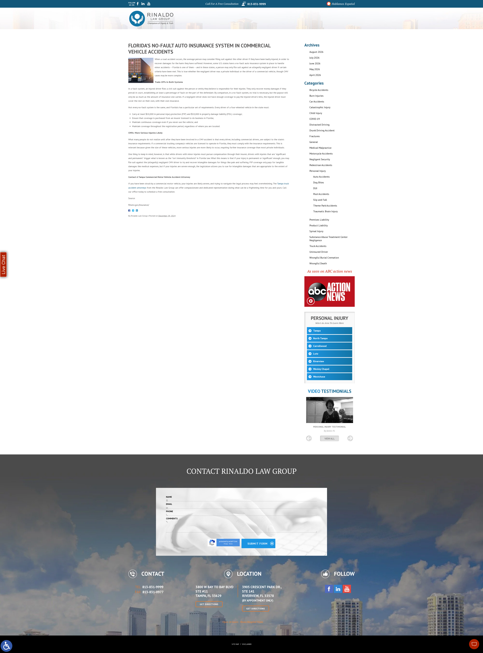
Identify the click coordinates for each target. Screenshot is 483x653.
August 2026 (316, 52)
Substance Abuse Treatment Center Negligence (328, 238)
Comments (172, 518)
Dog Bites (318, 182)
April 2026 (315, 75)
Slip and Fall (320, 199)
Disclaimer (246, 644)
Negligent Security (319, 159)
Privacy (226, 544)
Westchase (319, 376)
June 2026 (314, 63)
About (255, 18)
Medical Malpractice (320, 147)
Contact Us (346, 18)
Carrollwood (320, 346)
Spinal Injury (316, 231)
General (313, 142)
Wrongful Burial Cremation (324, 257)
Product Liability (318, 225)
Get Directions (209, 604)
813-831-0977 (153, 592)
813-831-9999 (256, 3)
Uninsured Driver (318, 251)
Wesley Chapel (321, 369)
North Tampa (320, 338)
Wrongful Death (318, 263)
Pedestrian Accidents (320, 165)
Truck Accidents (317, 246)
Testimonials (308, 18)
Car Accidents (316, 101)
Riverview (318, 361)
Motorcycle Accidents (321, 153)
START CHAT (462, 627)
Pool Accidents (321, 194)
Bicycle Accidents (318, 90)
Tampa (317, 330)
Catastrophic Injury (319, 107)
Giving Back (269, 18)
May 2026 (314, 69)
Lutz (315, 353)
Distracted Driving (319, 124)
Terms (231, 544)
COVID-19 (314, 119)
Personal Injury (288, 18)
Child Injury (315, 113)
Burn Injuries (316, 95)
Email (169, 504)
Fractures (314, 136)
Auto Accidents (321, 176)
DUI (315, 188)
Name (169, 496)
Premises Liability (319, 219)
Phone (169, 511)
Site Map (235, 644)
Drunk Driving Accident (322, 130)
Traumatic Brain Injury (325, 211)
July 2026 (314, 57)
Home (244, 18)
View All (330, 438)
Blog (333, 18)
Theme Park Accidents (325, 205)
